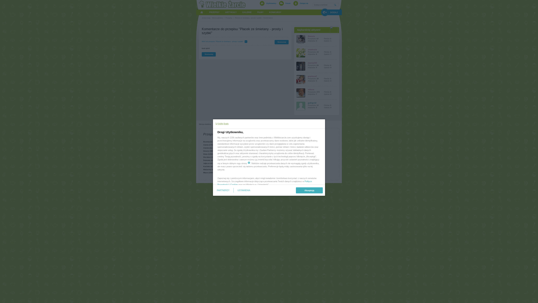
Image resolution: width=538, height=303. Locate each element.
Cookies (234, 184)
